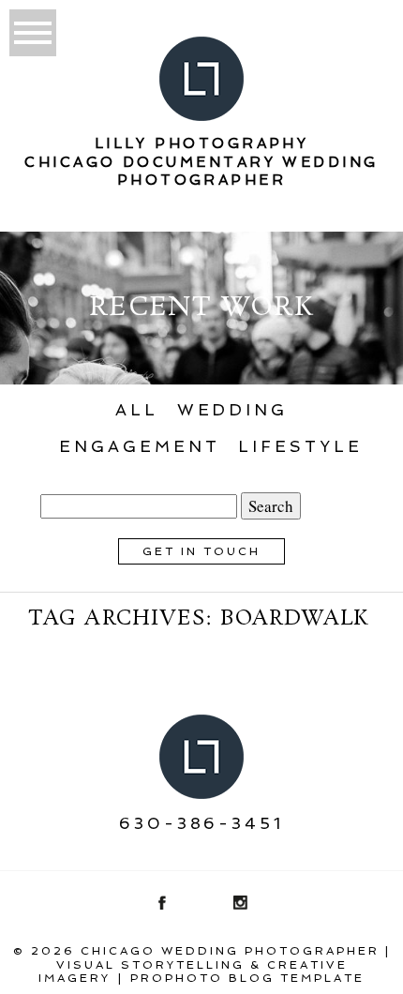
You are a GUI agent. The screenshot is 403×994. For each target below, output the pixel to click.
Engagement (139, 446)
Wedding (232, 409)
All (136, 409)
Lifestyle (300, 446)
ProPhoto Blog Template (247, 978)
